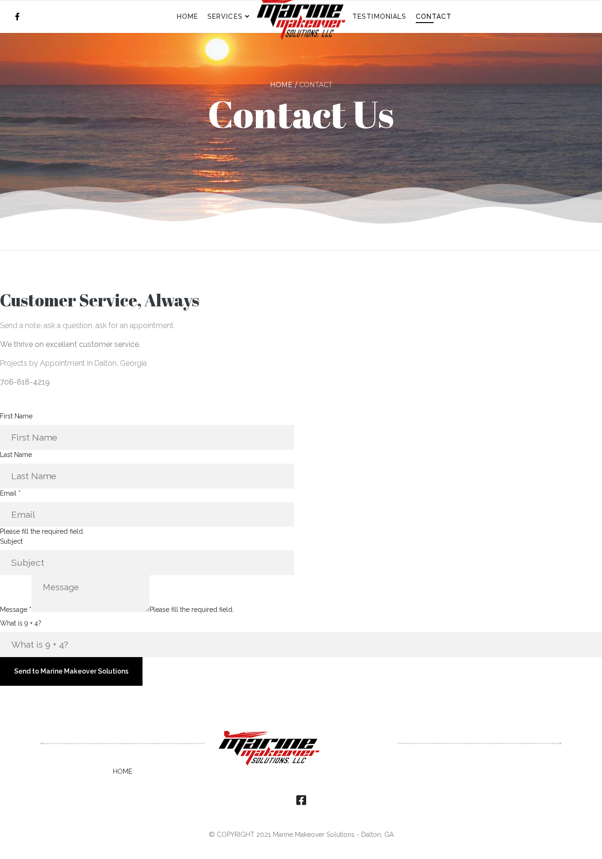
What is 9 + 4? (20, 623)
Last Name (16, 454)
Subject (11, 541)
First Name (16, 416)
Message (16, 609)
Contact (434, 16)
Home (187, 16)
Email (10, 493)
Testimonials (379, 16)
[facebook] (17, 16)
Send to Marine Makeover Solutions (71, 671)
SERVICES (225, 16)
